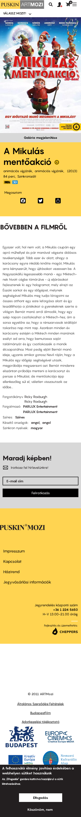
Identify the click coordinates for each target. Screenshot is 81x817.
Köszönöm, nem (40, 809)
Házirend (11, 571)
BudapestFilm (40, 713)
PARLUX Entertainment (40, 406)
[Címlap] (22, 4)
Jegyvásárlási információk (27, 582)
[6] (56, 163)
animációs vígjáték (17, 171)
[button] (61, 5)
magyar (37, 428)
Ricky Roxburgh (35, 397)
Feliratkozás (41, 493)
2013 (72, 171)
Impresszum (14, 551)
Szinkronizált (26, 176)
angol (35, 422)
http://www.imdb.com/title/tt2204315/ (7, 182)
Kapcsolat (12, 561)
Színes (20, 417)
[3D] (16, 182)
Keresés (51, 4)
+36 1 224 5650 (65, 609)
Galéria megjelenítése (40, 137)
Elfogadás (40, 798)
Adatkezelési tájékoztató (40, 722)
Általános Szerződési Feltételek (40, 704)
